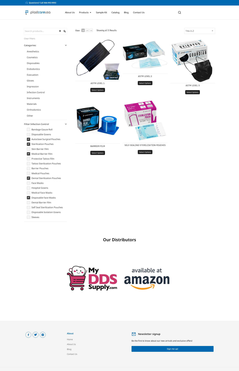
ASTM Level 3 (193, 85)
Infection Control (36, 92)
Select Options (98, 90)
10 (83, 30)
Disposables (33, 63)
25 (87, 30)
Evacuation (32, 74)
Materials (32, 103)
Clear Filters (29, 38)
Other (30, 115)
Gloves (30, 80)
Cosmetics (32, 57)
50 (91, 30)
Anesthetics (33, 51)
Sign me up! (172, 349)
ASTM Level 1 (98, 83)
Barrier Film (97, 146)
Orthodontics (34, 109)
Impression (33, 86)
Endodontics (33, 68)
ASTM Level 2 (145, 76)
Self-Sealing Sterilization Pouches (145, 145)
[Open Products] (90, 12)
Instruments (33, 98)
